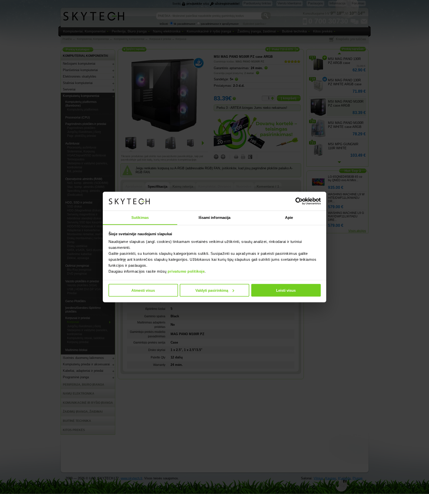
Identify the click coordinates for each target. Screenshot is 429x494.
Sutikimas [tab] (140, 217)
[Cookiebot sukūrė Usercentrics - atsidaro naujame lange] (299, 201)
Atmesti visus (143, 290)
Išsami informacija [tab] (215, 217)
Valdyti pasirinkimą (211, 290)
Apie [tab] (289, 217)
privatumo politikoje (186, 271)
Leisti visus (286, 290)
